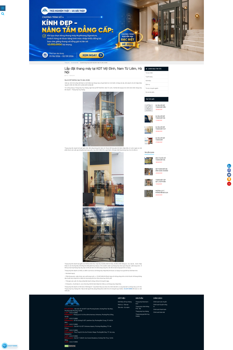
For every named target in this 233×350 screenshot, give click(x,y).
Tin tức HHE (149, 73)
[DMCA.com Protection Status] (70, 346)
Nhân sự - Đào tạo (123, 304)
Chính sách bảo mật (159, 312)
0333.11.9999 (73, 313)
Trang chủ (67, 62)
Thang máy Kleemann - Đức (142, 303)
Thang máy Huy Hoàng (142, 311)
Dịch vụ (148, 84)
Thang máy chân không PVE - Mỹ (142, 307)
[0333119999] (4, 345)
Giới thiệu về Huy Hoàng (125, 302)
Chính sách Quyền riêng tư (160, 305)
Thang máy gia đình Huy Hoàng (142, 315)
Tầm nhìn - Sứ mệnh (123, 307)
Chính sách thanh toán (159, 309)
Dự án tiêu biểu (74, 62)
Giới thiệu (148, 80)
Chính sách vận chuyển (160, 302)
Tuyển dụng (149, 77)
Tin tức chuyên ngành (152, 88)
